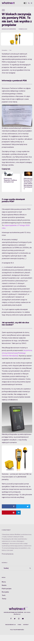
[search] (30, 568)
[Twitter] (15, 619)
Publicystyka (6, 589)
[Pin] (9, 512)
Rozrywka (5, 592)
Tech (3, 9)
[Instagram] (19, 619)
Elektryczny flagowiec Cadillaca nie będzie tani (10, 180)
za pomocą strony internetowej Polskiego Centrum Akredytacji (17, 353)
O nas (19, 624)
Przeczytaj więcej (7, 554)
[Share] (9, 506)
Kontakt (26, 624)
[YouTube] (23, 619)
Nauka (4, 585)
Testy (4, 599)
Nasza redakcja (10, 624)
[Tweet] (23, 506)
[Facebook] (11, 619)
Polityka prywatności (17, 629)
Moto (4, 582)
